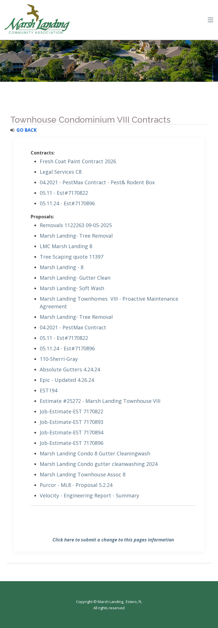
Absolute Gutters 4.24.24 (70, 369)
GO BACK (26, 130)
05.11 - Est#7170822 (64, 192)
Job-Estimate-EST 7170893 (71, 421)
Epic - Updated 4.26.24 (67, 379)
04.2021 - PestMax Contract (73, 327)
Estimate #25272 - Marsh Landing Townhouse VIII (100, 400)
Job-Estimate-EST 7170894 (71, 432)
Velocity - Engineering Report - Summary (89, 495)
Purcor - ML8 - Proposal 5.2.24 (76, 485)
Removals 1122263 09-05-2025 (76, 225)
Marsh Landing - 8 (61, 267)
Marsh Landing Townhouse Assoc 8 (82, 474)
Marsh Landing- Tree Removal (76, 235)
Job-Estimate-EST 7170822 (71, 411)
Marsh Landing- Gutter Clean (75, 277)
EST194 (48, 390)
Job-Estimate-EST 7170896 (71, 442)
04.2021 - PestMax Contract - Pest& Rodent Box (97, 182)
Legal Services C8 (60, 171)
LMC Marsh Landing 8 (66, 246)
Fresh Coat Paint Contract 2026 (78, 161)
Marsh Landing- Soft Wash (72, 288)
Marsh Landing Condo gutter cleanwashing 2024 (99, 463)
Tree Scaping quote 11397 (71, 256)
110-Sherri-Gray (59, 358)
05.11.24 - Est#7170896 (67, 203)
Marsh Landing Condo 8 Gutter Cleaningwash (95, 453)
